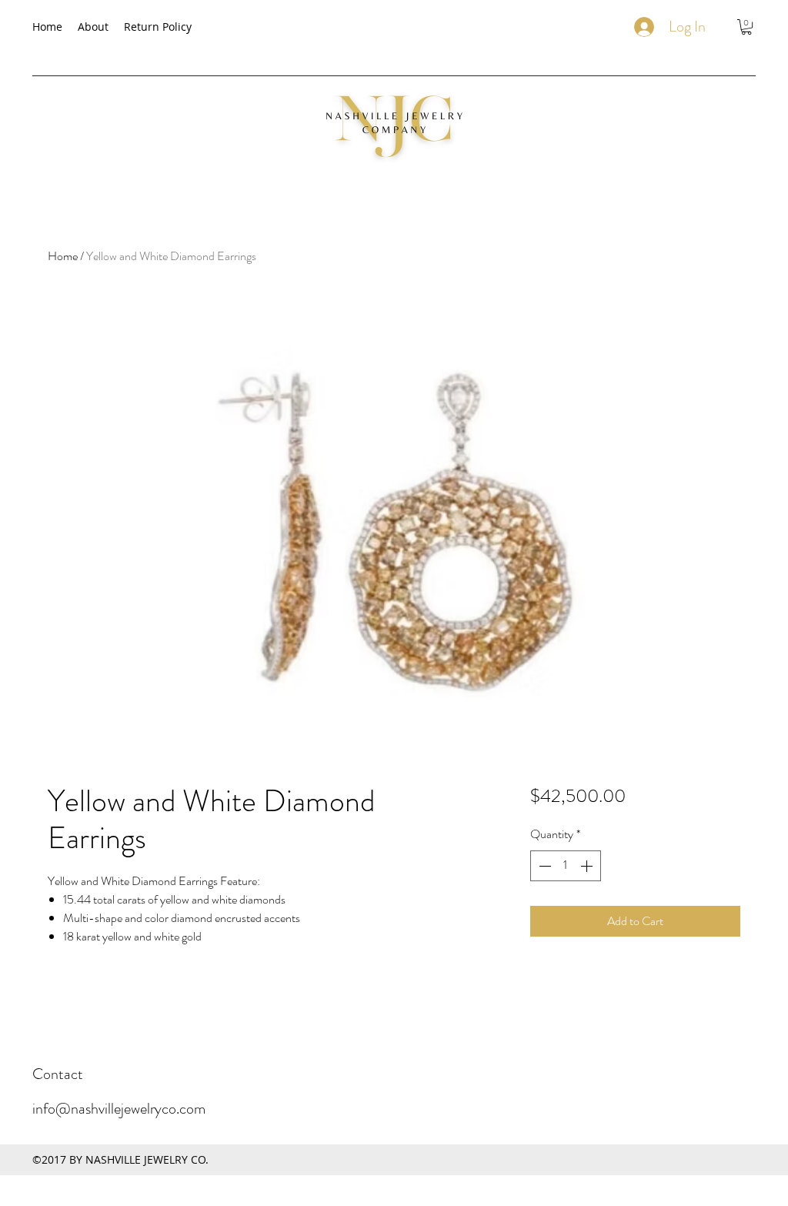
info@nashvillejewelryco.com (118, 1108)
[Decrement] (543, 865)
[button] (746, 27)
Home (63, 256)
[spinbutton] (565, 865)
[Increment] (588, 865)
